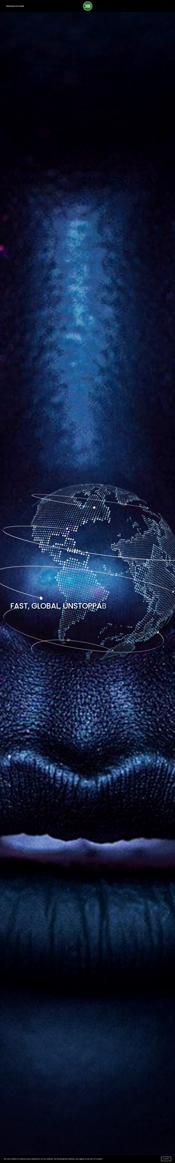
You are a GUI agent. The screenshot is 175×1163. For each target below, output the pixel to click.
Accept (166, 1159)
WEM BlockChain (15, 6)
